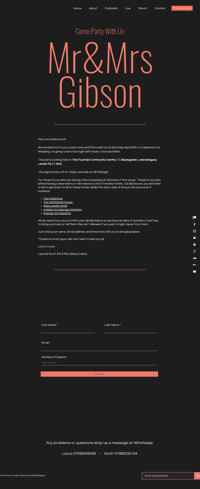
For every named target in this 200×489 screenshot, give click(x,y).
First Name (48, 325)
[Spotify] (194, 244)
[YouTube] (194, 271)
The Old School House (58, 202)
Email (45, 342)
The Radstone (53, 198)
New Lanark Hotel (55, 205)
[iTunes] (194, 251)
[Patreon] (194, 217)
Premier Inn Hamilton (57, 213)
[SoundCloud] (194, 258)
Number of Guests (53, 357)
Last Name (111, 325)
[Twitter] (194, 238)
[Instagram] (194, 231)
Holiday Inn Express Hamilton (62, 209)
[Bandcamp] (194, 265)
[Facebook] (194, 224)
